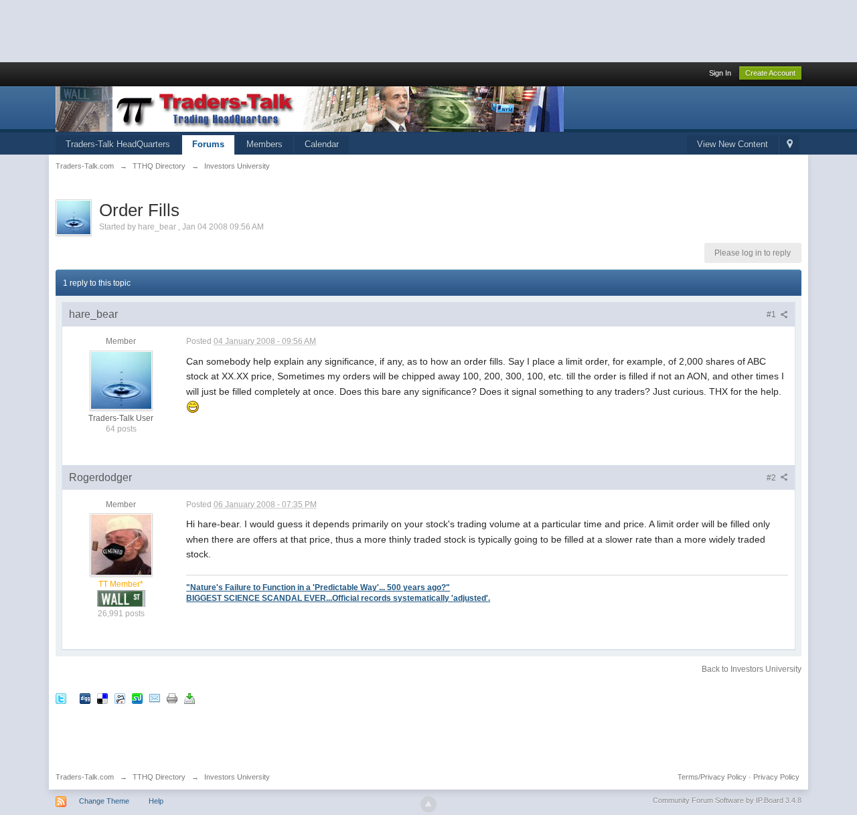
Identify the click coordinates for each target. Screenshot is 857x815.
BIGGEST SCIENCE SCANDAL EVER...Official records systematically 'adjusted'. (338, 598)
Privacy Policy (776, 777)
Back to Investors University (751, 669)
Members (264, 144)
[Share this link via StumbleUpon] (137, 698)
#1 (772, 314)
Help (156, 801)
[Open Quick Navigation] (789, 145)
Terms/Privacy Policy (712, 777)
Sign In (720, 73)
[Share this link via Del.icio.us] (102, 698)
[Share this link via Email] (154, 698)
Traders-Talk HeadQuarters (118, 144)
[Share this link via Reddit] (119, 698)
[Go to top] (428, 804)
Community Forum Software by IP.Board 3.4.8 (727, 800)
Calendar (322, 144)
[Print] (172, 698)
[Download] (189, 698)
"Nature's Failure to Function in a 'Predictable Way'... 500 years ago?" (318, 587)
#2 (772, 477)
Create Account (770, 73)
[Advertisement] (243, 30)
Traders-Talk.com (85, 777)
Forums (208, 144)
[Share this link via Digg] (85, 698)
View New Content (732, 144)
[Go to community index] (310, 108)
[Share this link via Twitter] (61, 698)
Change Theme (104, 801)
